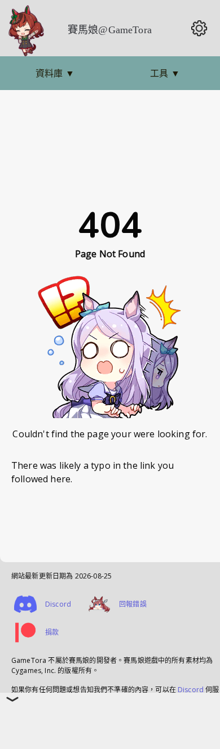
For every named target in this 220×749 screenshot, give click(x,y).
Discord (191, 689)
